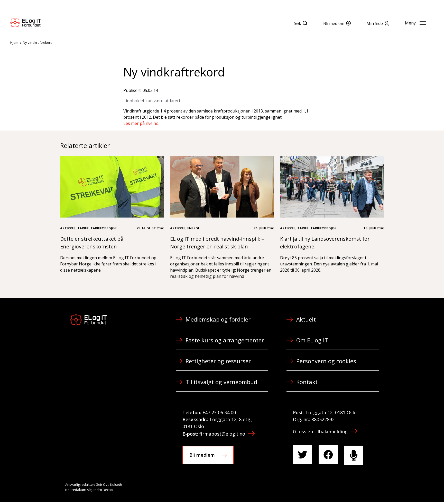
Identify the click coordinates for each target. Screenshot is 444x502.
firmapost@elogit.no (222, 434)
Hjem (14, 42)
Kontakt (307, 382)
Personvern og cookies (326, 361)
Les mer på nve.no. (141, 123)
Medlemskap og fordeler (218, 319)
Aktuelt (306, 319)
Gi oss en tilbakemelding (320, 431)
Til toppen (412, 486)
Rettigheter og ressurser (218, 361)
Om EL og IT (312, 340)
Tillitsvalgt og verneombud (221, 382)
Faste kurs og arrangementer (225, 340)
